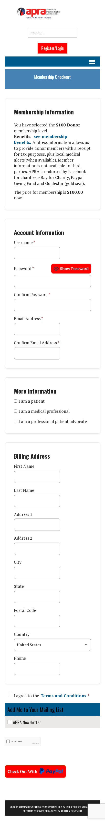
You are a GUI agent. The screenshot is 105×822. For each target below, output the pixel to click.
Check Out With (21, 769)
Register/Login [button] (52, 48)
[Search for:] (52, 33)
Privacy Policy (52, 811)
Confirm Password (32, 294)
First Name (24, 466)
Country (22, 634)
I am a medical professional (44, 411)
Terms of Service (35, 811)
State (19, 586)
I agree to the (51, 696)
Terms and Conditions (63, 696)
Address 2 (23, 538)
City (17, 562)
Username (24, 242)
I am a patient (32, 401)
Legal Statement (73, 811)
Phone (20, 658)
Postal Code (25, 610)
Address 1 (23, 514)
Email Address (28, 318)
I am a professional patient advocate (53, 421)
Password (24, 268)
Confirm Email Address (36, 342)
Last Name (24, 490)
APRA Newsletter (27, 722)
